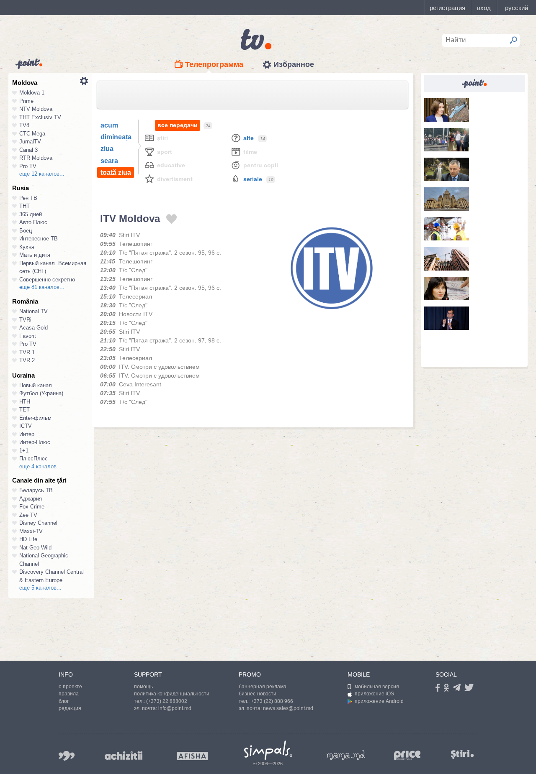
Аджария (30, 499)
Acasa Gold (33, 327)
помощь (143, 687)
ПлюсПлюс (33, 458)
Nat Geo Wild (35, 547)
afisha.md (192, 756)
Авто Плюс (33, 222)
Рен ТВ (28, 198)
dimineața (115, 136)
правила (69, 694)
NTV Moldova (35, 109)
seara (109, 160)
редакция (70, 708)
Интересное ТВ (38, 238)
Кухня (26, 247)
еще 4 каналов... (40, 466)
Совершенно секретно (47, 279)
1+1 (23, 450)
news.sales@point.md (288, 708)
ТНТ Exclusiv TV (40, 117)
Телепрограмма (214, 64)
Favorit (27, 336)
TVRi (25, 320)
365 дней (30, 214)
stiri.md (462, 754)
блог (64, 701)
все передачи (177, 125)
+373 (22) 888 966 (272, 701)
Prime (26, 101)
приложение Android (379, 701)
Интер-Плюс (34, 442)
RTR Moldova (35, 158)
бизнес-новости (257, 694)
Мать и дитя (34, 255)
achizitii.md (123, 755)
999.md (67, 756)
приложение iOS (374, 694)
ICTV (25, 426)
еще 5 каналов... (40, 588)
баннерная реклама (262, 687)
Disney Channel (38, 523)
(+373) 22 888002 (166, 701)
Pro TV (27, 166)
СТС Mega (32, 133)
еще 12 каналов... (41, 174)
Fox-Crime (31, 506)
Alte (248, 138)
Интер (26, 434)
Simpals (268, 750)
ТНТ (24, 206)
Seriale (252, 179)
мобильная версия (377, 687)
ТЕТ (24, 409)
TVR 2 (27, 360)
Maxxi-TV (31, 531)
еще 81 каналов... (41, 287)
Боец (25, 230)
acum (109, 125)
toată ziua (115, 172)
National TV (33, 311)
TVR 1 (27, 352)
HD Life (28, 539)
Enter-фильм (35, 418)
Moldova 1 (31, 92)
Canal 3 (28, 150)
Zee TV (28, 515)
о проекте (70, 687)
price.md (407, 755)
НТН (24, 401)
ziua (106, 148)
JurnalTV (30, 141)
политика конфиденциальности (171, 694)
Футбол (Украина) (41, 393)
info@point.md (174, 708)
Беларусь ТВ (36, 490)
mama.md (346, 755)
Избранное (293, 64)
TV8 (24, 125)
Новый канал (35, 385)
